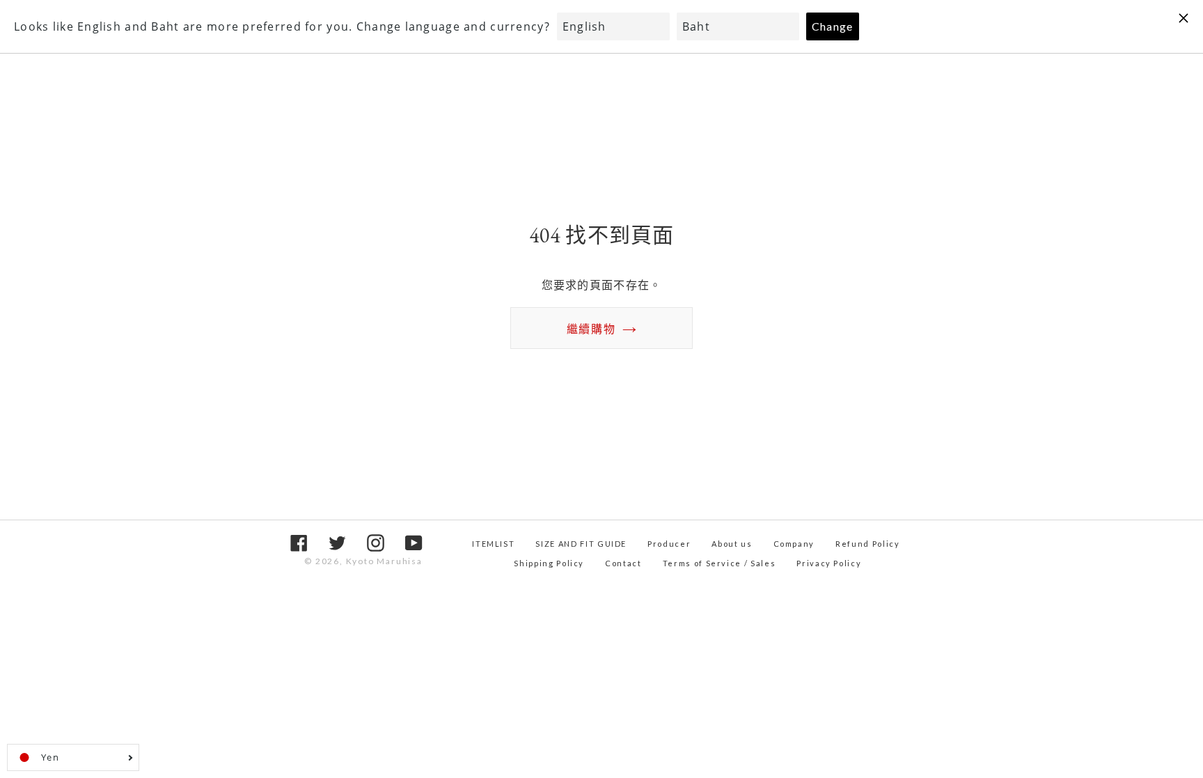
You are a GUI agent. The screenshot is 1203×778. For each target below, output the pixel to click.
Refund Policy (867, 543)
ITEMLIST (493, 543)
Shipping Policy (549, 563)
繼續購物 (591, 328)
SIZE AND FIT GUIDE (581, 543)
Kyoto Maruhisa (384, 561)
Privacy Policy (828, 563)
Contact (623, 563)
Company (794, 543)
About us (731, 543)
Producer (669, 543)
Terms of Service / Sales (719, 563)
